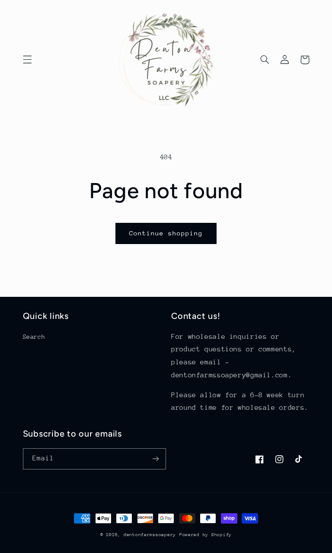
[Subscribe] (156, 458)
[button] (27, 60)
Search (34, 336)
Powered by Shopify (205, 534)
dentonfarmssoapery (150, 534)
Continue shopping (166, 233)
